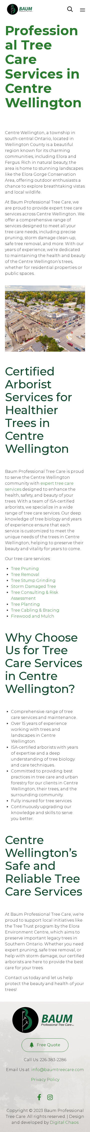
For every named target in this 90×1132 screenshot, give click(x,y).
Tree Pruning (25, 568)
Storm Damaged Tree (33, 586)
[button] (45, 1045)
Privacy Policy (45, 1079)
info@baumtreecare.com (57, 1069)
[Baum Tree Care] (20, 9)
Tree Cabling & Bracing (35, 610)
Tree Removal (25, 574)
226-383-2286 (53, 1059)
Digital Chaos (64, 1122)
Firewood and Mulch (32, 616)
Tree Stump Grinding (33, 580)
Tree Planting (25, 604)
